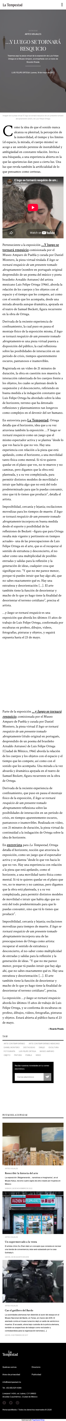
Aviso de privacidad (11, 1374)
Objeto (7, 1055)
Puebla (28, 1055)
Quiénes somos (9, 1367)
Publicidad (36, 1374)
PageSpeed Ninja (38, 1420)
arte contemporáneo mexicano (44, 1043)
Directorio (36, 1367)
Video (38, 1055)
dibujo (42, 1047)
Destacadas (29, 1047)
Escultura (54, 1047)
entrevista (14, 844)
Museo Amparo (47, 1051)
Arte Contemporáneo (14, 1043)
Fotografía (9, 1051)
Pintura (18, 1055)
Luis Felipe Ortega (27, 1051)
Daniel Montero (12, 1047)
